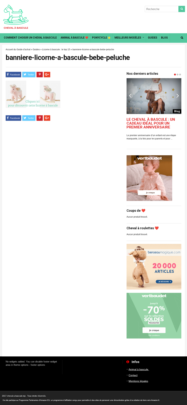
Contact (133, 375)
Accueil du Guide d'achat (18, 49)
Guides (152, 37)
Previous (130, 95)
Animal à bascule (139, 369)
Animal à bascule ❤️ (74, 37)
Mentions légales (138, 381)
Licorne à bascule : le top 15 (56, 49)
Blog (164, 37)
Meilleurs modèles (128, 37)
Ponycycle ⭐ (101, 37)
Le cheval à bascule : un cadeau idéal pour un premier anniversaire (151, 123)
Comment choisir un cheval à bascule (30, 37)
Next (177, 95)
